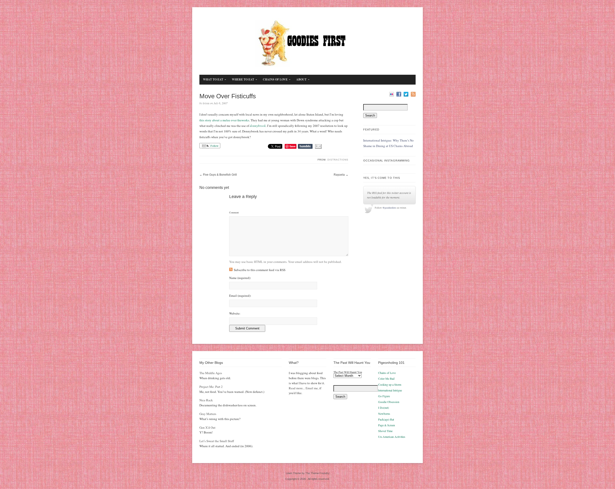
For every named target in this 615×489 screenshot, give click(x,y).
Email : (240, 295)
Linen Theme (293, 473)
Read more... (297, 388)
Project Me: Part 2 (211, 386)
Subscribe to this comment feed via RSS (259, 270)
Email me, (312, 388)
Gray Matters (207, 414)
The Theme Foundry (317, 473)
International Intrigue (390, 390)
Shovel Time (385, 431)
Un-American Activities (391, 437)
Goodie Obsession (388, 402)
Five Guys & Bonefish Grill (220, 174)
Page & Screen (386, 425)
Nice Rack (206, 400)
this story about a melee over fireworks (224, 120)
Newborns (384, 413)
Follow (214, 146)
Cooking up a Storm (389, 384)
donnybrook (258, 126)
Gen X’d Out (207, 427)
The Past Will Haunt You (347, 372)
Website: (234, 313)
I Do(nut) (383, 407)
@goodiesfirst (389, 207)
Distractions (337, 159)
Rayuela (339, 174)
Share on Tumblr (305, 146)
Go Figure (384, 396)
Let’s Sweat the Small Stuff (216, 441)
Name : (240, 277)
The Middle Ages (210, 373)
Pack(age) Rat (386, 419)
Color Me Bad (386, 378)
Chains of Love (387, 373)
